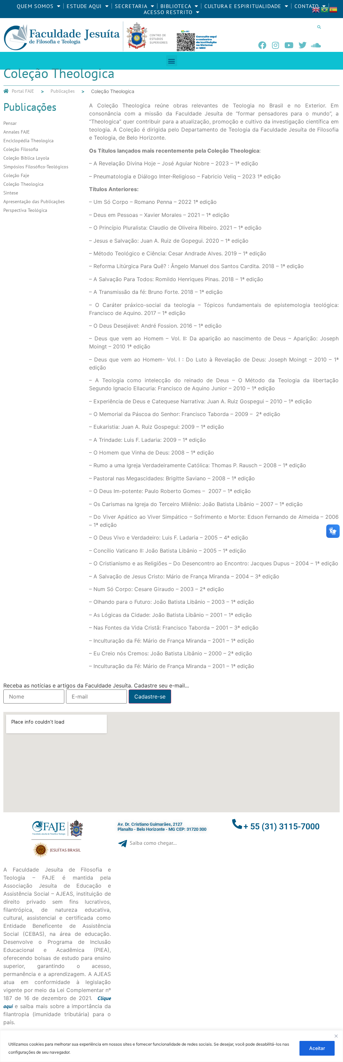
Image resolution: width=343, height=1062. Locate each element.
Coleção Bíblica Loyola (26, 158)
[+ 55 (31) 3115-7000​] (237, 824)
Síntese (10, 193)
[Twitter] (302, 45)
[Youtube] (289, 45)
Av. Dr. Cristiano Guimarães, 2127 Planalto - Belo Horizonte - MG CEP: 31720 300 (162, 827)
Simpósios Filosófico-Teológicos (35, 167)
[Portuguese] (325, 9)
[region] (171, 1046)
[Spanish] (333, 9)
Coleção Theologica (23, 184)
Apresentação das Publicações (34, 201)
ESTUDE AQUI (84, 6)
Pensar (10, 123)
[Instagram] (275, 45)
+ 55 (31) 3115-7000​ (282, 826)
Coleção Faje (16, 175)
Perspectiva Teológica (25, 210)
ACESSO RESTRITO (168, 12)
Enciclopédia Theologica (28, 141)
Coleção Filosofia (20, 149)
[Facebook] (262, 45)
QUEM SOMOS (35, 6)
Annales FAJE (16, 132)
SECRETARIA (131, 6)
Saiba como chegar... (153, 842)
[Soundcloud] (316, 45)
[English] (316, 9)
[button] (319, 26)
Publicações (63, 91)
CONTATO (306, 6)
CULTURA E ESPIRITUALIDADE (242, 6)
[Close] (336, 1036)
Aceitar (317, 1048)
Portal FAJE (23, 91)
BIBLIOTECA (175, 6)
